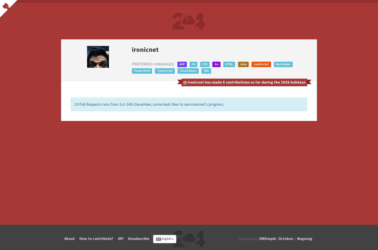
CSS (205, 64)
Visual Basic (188, 71)
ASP (182, 64)
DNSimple (267, 238)
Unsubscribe (138, 238)
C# (193, 64)
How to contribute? (96, 238)
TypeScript (165, 71)
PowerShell (142, 71)
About (69, 238)
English (166, 239)
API (120, 238)
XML (206, 71)
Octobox (285, 238)
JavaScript (261, 64)
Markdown (283, 64)
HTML (229, 64)
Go (217, 64)
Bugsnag (304, 238)
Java (243, 64)
